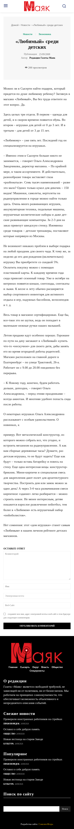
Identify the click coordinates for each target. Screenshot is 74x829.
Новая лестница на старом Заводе (23, 739)
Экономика (45, 34)
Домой (15, 25)
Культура (8, 744)
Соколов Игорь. (46, 824)
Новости (25, 25)
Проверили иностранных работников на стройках (32, 719)
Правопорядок (11, 723)
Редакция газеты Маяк (42, 58)
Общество (9, 734)
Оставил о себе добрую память (21, 729)
